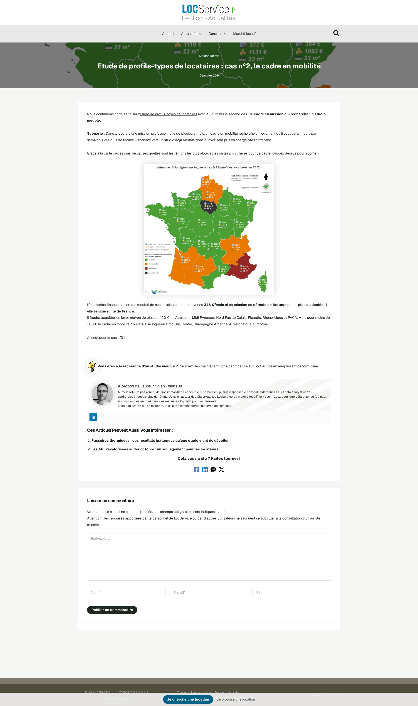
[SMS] (213, 469)
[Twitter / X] (221, 469)
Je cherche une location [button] (188, 699)
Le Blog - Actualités (208, 17)
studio (155, 366)
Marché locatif (209, 56)
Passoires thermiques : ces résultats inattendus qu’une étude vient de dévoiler (160, 440)
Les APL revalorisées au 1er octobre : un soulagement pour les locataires (154, 449)
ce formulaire (307, 366)
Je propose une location (236, 699)
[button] (199, 33)
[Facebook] (197, 469)
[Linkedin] (93, 417)
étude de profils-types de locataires (168, 114)
